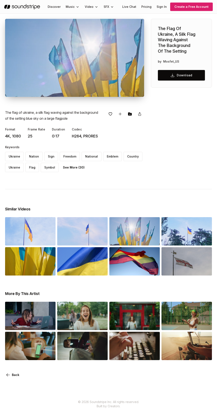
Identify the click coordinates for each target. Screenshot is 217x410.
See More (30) (74, 167)
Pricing (146, 6)
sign (51, 156)
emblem (112, 156)
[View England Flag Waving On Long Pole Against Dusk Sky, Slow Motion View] (186, 270)
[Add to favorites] (110, 114)
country (133, 156)
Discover (54, 6)
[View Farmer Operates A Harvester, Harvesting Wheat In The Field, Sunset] (186, 354)
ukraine (14, 156)
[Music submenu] (77, 6)
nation (34, 156)
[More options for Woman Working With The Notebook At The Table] (49, 324)
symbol (49, 167)
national (91, 156)
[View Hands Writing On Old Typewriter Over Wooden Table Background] (134, 354)
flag (32, 167)
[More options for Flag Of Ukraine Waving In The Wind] (101, 269)
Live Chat (129, 6)
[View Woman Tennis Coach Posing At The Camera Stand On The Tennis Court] (186, 324)
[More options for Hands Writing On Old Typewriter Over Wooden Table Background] (153, 354)
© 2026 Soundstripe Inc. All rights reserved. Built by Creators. (108, 404)
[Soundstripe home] (22, 7)
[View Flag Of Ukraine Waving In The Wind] (82, 270)
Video (89, 6)
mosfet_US (171, 61)
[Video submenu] (96, 6)
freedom (69, 156)
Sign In (162, 6)
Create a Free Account (191, 6)
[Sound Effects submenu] (112, 6)
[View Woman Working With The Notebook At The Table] (30, 324)
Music (70, 6)
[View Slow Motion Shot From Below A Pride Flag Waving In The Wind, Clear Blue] (134, 270)
